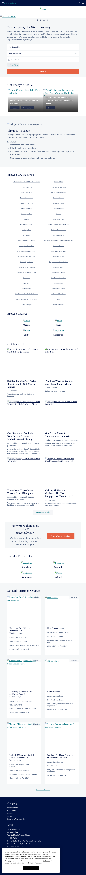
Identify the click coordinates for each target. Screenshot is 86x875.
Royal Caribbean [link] (58, 267)
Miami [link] (58, 576)
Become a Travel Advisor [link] (16, 819)
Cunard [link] (26, 219)
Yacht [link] (26, 334)
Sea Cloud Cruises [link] (58, 272)
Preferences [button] (38, 863)
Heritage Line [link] (26, 230)
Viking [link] (59, 299)
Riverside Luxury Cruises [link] (26, 267)
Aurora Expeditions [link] (26, 198)
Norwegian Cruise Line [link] (26, 246)
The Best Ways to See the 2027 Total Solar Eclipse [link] (59, 382)
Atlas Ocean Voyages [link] (58, 192)
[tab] (37, 20)
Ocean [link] (26, 324)
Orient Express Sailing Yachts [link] (26, 251)
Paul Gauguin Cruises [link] (58, 251)
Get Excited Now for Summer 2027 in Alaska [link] (58, 435)
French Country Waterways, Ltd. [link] (58, 224)
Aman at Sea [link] (58, 182)
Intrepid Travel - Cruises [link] (26, 240)
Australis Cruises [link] (58, 198)
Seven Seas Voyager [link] (21, 770)
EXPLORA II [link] (18, 705)
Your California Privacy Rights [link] (18, 835)
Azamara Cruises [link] (58, 203)
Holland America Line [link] (58, 230)
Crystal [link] (58, 214)
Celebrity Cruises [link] (58, 208)
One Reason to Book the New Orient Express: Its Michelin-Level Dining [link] (20, 436)
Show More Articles (43, 512)
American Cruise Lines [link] (58, 187)
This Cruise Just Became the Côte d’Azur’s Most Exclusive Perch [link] (59, 100)
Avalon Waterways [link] (26, 203)
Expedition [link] (58, 334)
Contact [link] (10, 813)
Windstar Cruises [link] (58, 304)
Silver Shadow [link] (56, 766)
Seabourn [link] (26, 278)
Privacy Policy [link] (12, 832)
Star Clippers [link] (58, 283)
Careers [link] (10, 816)
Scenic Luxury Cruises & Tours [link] (26, 272)
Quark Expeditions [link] (26, 262)
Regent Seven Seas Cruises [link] (58, 262)
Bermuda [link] (58, 567)
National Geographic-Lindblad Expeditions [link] (58, 240)
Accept (31, 868)
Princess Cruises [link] (58, 256)
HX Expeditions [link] (58, 235)
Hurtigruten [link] (26, 235)
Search (43, 71)
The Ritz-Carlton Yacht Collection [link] (26, 294)
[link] (9, 3)
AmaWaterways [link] (26, 187)
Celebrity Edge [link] (57, 636)
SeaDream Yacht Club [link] (58, 278)
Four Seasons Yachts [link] (26, 224)
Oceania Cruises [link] (58, 246)
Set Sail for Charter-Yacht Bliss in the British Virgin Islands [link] (21, 384)
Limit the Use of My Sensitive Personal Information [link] (26, 844)
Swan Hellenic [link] (26, 288)
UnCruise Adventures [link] (58, 294)
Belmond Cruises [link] (26, 208)
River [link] (58, 324)
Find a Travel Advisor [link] (61, 535)
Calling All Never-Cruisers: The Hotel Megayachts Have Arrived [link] (59, 493)
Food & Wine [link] (27, 108)
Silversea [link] (26, 283)
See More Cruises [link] (43, 790)
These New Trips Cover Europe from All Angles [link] (20, 492)
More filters (14, 65)
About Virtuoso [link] (12, 807)
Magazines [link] (11, 810)
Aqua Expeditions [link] (26, 192)
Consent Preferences (15, 847)
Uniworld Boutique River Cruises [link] (26, 299)
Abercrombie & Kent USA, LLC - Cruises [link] (26, 182)
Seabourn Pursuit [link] (20, 641)
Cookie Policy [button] (46, 861)
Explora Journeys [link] (58, 219)
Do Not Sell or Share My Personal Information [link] (24, 841)
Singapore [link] (27, 576)
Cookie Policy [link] (12, 838)
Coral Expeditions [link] (26, 214)
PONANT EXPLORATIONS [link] (26, 256)
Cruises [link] (14, 108)
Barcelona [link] (26, 567)
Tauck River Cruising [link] (58, 288)
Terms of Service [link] (13, 829)
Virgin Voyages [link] (26, 304)
